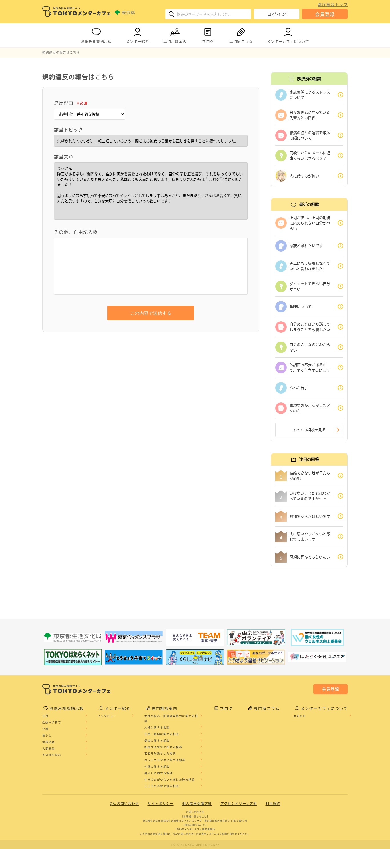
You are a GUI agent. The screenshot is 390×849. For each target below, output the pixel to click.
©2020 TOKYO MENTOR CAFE (195, 844)
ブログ (208, 41)
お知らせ (299, 716)
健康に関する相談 (157, 740)
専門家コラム (240, 41)
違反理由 (70, 102)
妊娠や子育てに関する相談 (163, 747)
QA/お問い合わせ (124, 803)
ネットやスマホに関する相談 (164, 760)
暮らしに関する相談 (158, 773)
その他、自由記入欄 (76, 231)
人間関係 (48, 748)
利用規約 (273, 803)
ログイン (276, 14)
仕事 (45, 716)
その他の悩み (51, 755)
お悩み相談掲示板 (96, 41)
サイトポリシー (161, 803)
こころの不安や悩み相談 (161, 786)
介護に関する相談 (157, 766)
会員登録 (325, 14)
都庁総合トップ (333, 4)
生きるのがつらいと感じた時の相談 (169, 780)
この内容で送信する (150, 313)
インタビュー (107, 716)
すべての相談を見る (309, 429)
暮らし (47, 735)
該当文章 (63, 156)
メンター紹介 (137, 41)
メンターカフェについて (288, 41)
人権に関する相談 (157, 727)
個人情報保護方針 (197, 803)
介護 (45, 729)
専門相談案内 (174, 41)
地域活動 (48, 742)
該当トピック (68, 129)
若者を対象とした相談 (160, 753)
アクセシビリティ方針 (238, 803)
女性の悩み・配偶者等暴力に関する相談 (171, 718)
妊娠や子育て (51, 722)
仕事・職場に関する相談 (161, 734)
